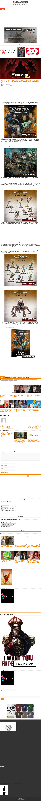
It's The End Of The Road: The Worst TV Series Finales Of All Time (33, 546)
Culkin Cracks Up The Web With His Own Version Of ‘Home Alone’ (19, 395)
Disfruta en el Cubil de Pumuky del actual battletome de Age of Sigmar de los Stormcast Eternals (7, 434)
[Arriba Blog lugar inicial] (20, 35)
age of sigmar (6, 44)
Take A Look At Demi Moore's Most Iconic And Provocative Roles (6, 395)
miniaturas (30, 379)
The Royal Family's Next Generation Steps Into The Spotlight (19, 561)
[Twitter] (21, 798)
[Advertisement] (20, 18)
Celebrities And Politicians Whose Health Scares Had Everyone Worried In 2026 (6, 410)
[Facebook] (20, 798)
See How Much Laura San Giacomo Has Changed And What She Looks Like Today (33, 561)
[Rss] (19, 798)
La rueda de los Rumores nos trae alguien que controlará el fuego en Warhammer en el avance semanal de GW (19, 441)
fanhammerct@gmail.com (8, 691)
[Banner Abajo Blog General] (20, 710)
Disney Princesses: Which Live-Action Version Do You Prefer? (19, 410)
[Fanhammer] (20, 3)
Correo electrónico (4, 465)
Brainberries (33, 549)
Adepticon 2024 (5, 379)
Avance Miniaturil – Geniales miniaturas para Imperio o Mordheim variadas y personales (34, 440)
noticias (35, 379)
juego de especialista (24, 379)
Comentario (3, 452)
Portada (2, 44)
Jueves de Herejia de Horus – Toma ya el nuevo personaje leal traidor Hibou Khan (33, 427)
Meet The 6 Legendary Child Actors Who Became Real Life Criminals (33, 395)
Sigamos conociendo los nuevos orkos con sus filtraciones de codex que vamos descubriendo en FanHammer (21, 9)
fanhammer (3, 84)
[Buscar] (28, 476)
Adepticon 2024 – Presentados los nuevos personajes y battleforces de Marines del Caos (7, 427)
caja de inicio (11, 379)
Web (2, 468)
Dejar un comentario (5, 85)
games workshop (17, 379)
